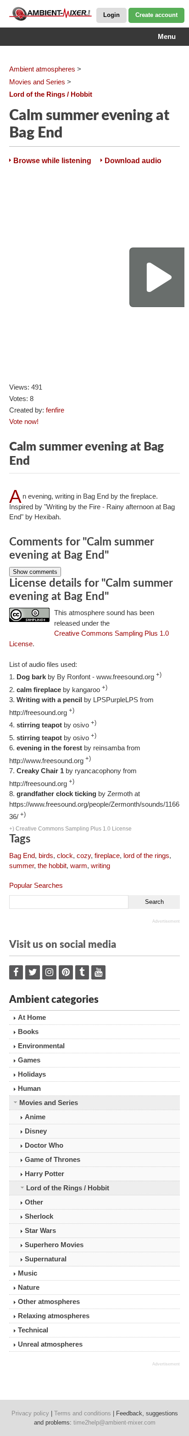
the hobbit (52, 865)
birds (46, 855)
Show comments (35, 571)
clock (65, 855)
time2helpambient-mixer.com (114, 1422)
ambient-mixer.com (55, 14)
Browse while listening (52, 161)
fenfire (55, 410)
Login (111, 14)
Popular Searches (36, 885)
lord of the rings (146, 855)
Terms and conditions (82, 1413)
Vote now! (24, 421)
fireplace (107, 855)
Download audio (133, 161)
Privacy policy (30, 1413)
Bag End (22, 855)
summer (21, 865)
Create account (156, 14)
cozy (84, 855)
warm (78, 865)
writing (100, 865)
